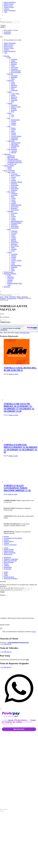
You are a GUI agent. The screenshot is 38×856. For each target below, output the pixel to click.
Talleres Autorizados (10, 2)
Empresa (6, 536)
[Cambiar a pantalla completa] (2, 809)
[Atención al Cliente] (19, 706)
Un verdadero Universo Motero (13, 538)
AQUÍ (34, 631)
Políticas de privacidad (10, 560)
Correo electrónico (6, 590)
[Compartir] (4, 809)
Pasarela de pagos (9, 577)
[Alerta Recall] (31, 496)
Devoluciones (8, 567)
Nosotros (6, 540)
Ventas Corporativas (10, 10)
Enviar (2, 592)
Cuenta (6, 572)
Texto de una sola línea (7, 588)
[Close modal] (0, 708)
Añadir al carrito (13, 374)
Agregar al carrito (5, 322)
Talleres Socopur (9, 4)
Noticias (6, 564)
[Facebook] (6, 595)
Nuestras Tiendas (9, 7)
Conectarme (7, 32)
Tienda (6, 297)
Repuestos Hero (11, 298)
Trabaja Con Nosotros (10, 544)
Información (7, 557)
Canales (6, 548)
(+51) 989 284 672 (5, 644)
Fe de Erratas (7, 569)
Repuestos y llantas (15, 297)
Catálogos (7, 565)
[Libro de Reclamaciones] (7, 615)
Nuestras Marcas (8, 541)
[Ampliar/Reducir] (0, 809)
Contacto (6, 9)
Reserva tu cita (8, 5)
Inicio (1, 297)
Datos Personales (9, 562)
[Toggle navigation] (0, 18)
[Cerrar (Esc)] (6, 809)
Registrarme (7, 33)
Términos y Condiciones (11, 559)
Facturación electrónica (11, 578)
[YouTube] (7, 595)
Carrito (6, 575)
